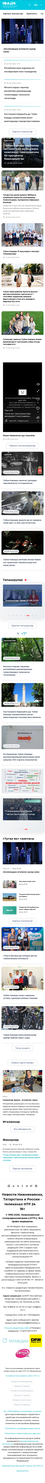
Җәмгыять (31, 13)
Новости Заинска (22, 1405)
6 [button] (28, 615)
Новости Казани (22, 1386)
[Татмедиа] (15, 1340)
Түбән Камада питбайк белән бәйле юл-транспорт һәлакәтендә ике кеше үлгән (22, 562)
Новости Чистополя (22, 1400)
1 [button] (9, 615)
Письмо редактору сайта (17, 1328)
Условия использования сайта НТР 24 (22, 1376)
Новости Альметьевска (22, 1391)
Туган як (6, 868)
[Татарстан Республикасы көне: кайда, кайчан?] (9, 910)
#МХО (5, 1097)
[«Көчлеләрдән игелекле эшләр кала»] (22, 853)
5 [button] (24, 615)
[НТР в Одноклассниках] (22, 1186)
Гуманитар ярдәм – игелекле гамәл (20, 1100)
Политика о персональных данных (22, 1433)
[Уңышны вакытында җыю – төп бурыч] (9, 897)
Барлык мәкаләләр (22, 921)
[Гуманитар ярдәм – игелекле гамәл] (22, 1081)
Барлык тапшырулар (22, 625)
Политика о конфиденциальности (22, 1428)
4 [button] (20, 615)
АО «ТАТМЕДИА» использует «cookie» (23, 1411)
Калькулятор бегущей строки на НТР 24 (22, 1466)
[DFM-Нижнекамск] (36, 1340)
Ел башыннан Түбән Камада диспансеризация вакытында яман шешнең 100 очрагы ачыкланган (21, 757)
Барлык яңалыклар (13, 13)
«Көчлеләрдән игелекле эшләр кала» (19, 50)
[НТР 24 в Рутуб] (31, 1186)
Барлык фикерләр (22, 1168)
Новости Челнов (22, 1395)
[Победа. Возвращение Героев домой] (23, 780)
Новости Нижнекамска (22, 1382)
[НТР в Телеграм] (27, 1186)
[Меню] (41, 5)
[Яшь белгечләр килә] (9, 884)
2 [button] (13, 615)
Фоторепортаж (32, 801)
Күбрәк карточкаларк (22, 1063)
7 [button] (31, 615)
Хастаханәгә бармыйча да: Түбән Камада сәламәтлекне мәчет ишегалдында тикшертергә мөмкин (22, 118)
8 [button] (36, 615)
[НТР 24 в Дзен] (36, 1186)
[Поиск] (29, 5)
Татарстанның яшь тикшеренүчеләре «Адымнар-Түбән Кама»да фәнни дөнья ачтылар (21, 1157)
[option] (13, 13)
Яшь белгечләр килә (27, 881)
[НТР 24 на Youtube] (13, 1186)
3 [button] (16, 615)
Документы (22, 1471)
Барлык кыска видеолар (23, 445)
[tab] (19, 40)
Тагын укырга (22, 1048)
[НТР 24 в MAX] (9, 1186)
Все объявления (22, 1129)
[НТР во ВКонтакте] (18, 1186)
